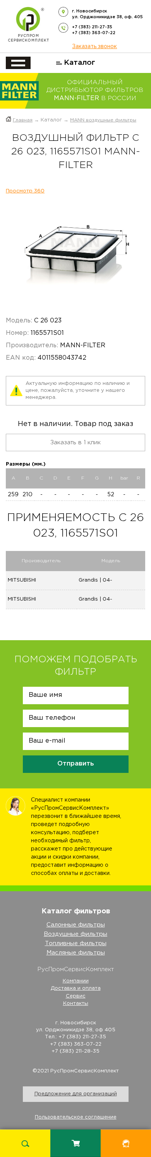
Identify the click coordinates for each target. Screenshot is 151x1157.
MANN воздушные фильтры (103, 120)
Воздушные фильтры (75, 934)
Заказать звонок (94, 46)
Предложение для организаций (75, 1094)
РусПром (28, 38)
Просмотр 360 (25, 191)
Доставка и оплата (76, 988)
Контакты (75, 1003)
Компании (76, 981)
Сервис (76, 996)
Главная (23, 120)
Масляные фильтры (75, 952)
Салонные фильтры (75, 924)
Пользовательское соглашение (76, 1117)
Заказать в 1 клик (75, 442)
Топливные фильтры (75, 943)
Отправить (75, 764)
